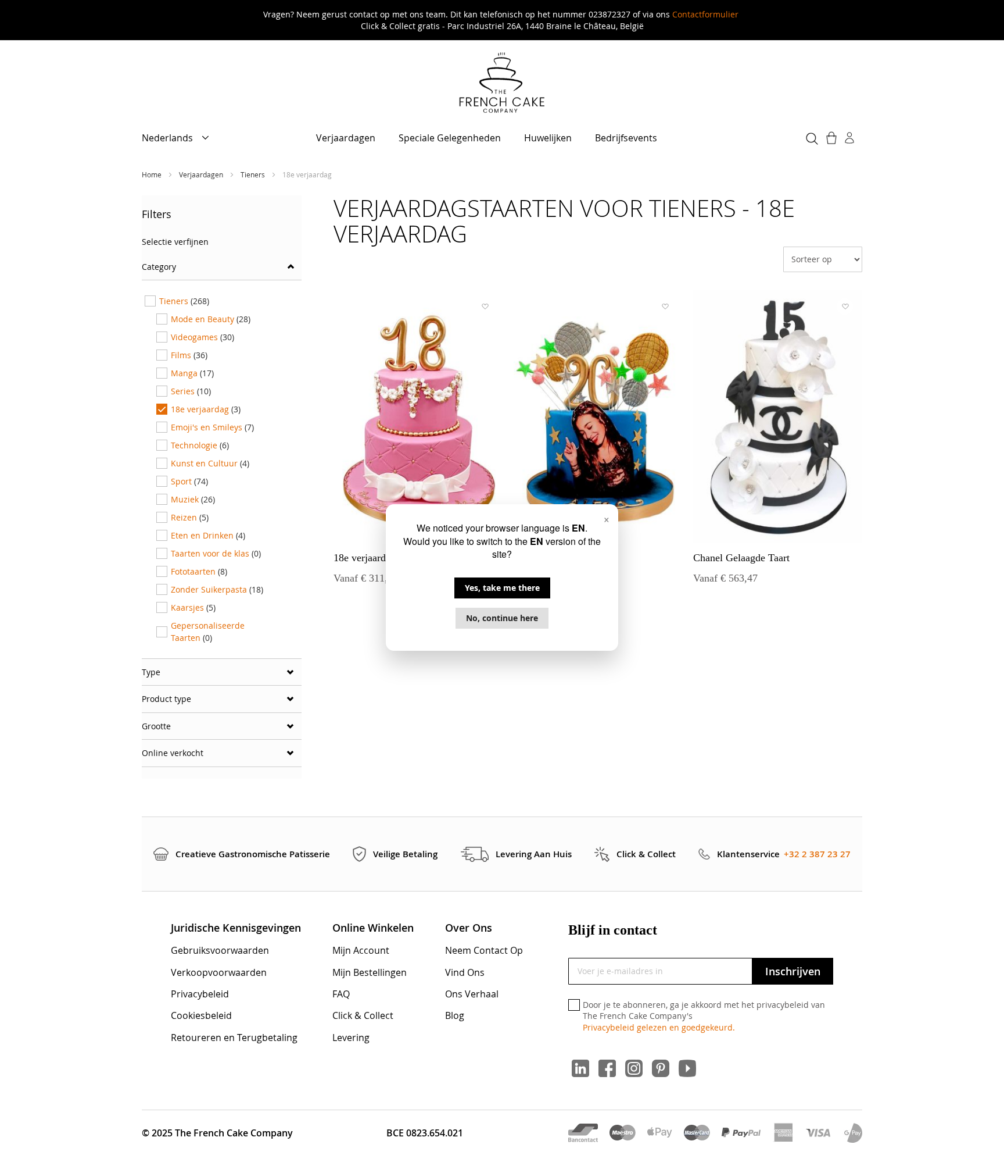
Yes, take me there (502, 587)
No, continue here (502, 617)
